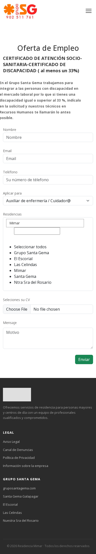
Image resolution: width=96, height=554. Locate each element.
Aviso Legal (11, 441)
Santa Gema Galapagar (20, 496)
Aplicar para (12, 193)
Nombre (9, 129)
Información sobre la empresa (25, 466)
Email (7, 150)
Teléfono (10, 172)
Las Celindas (12, 512)
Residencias (12, 214)
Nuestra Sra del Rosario (21, 520)
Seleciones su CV (16, 299)
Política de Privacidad (19, 457)
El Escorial (10, 504)
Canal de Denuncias (18, 449)
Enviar (84, 359)
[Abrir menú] (88, 10)
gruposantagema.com (19, 488)
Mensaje (10, 322)
